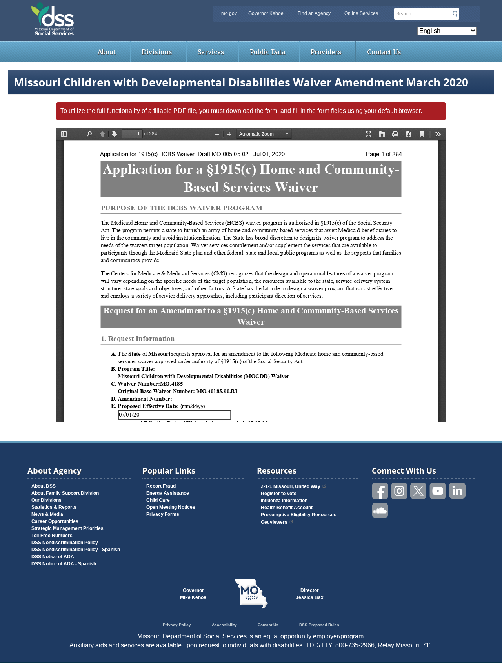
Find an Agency (314, 13)
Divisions (157, 52)
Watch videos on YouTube (438, 491)
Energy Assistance (167, 493)
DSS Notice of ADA (52, 556)
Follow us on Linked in (457, 491)
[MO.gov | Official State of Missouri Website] (251, 594)
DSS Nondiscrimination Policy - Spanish (75, 549)
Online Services (361, 13)
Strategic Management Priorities (67, 528)
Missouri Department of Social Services (108, 8)
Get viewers (274, 522)
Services (211, 52)
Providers (326, 52)
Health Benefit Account (287, 507)
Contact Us (384, 52)
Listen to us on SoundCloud (380, 509)
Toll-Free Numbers (52, 535)
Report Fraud (161, 486)
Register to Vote (278, 493)
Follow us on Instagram (399, 491)
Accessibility (224, 625)
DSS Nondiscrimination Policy (64, 542)
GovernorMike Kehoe (193, 594)
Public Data (267, 52)
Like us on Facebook (380, 491)
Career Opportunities (54, 521)
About (107, 52)
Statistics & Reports (53, 507)
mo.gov (229, 13)
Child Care (158, 500)
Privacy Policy (177, 625)
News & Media (47, 514)
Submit (455, 14)
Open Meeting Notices (170, 507)
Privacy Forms (162, 514)
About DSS (43, 486)
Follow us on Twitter (418, 491)
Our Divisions (46, 500)
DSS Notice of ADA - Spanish (63, 563)
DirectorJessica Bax (310, 594)
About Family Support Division (65, 493)
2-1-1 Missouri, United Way (290, 486)
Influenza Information (284, 500)
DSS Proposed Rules (319, 625)
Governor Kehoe (266, 13)
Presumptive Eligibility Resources (298, 514)
